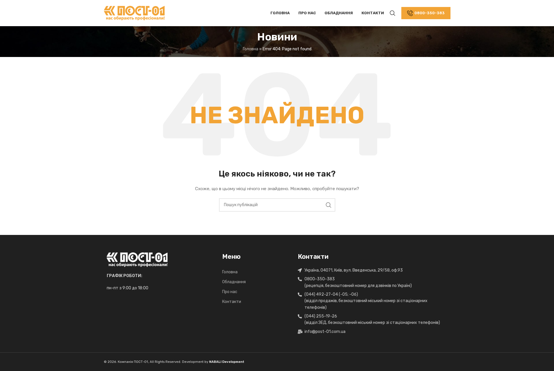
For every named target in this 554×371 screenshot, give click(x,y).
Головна (230, 272)
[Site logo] (134, 12)
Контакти (231, 301)
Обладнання (234, 281)
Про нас (229, 291)
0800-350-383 (429, 13)
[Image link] (137, 259)
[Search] (392, 13)
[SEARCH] (328, 205)
